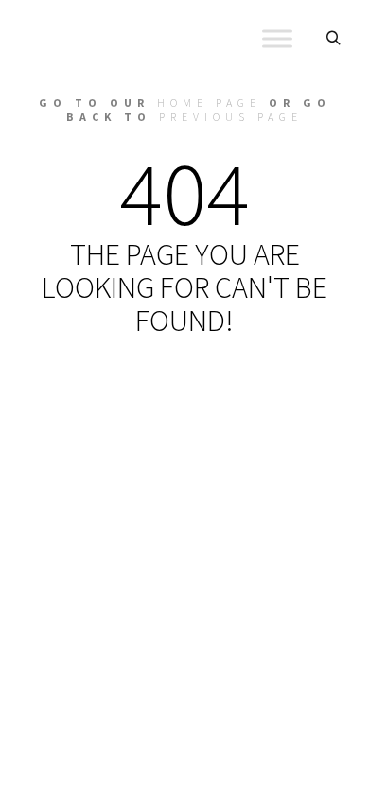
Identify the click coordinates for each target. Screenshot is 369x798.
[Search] (333, 38)
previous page (231, 117)
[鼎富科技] (113, 38)
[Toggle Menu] (277, 38)
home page (209, 102)
